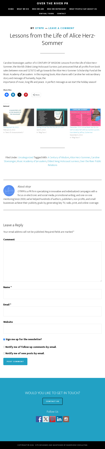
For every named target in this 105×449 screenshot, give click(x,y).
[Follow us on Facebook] (39, 419)
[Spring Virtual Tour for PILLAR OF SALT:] (52, 117)
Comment (9, 239)
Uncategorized (25, 157)
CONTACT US (52, 401)
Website (8, 322)
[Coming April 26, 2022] (18, 117)
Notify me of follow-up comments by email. (31, 347)
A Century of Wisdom (58, 157)
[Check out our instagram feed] (66, 419)
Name (7, 287)
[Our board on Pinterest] (52, 419)
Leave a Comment (62, 28)
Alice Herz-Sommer (80, 157)
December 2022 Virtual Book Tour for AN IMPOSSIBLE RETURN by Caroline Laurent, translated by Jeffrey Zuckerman (84, 130)
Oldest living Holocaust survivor (63, 161)
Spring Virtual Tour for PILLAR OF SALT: (50, 127)
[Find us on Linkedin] (59, 419)
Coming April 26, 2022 (11, 127)
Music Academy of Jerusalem (31, 161)
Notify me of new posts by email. (25, 353)
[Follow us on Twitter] (46, 419)
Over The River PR (52, 3)
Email (7, 305)
